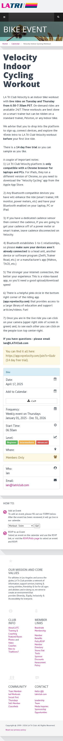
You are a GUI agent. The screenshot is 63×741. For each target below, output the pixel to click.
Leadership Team (39, 702)
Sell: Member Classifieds (14, 705)
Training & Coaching (13, 632)
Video (11, 642)
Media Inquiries (41, 706)
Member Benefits (38, 637)
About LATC (13, 627)
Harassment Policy (40, 664)
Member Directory (39, 646)
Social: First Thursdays (13, 699)
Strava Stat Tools (39, 652)
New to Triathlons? (13, 650)
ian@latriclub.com (17, 485)
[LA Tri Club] (19, 6)
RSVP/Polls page (31, 538)
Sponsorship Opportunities (41, 711)
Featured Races (15, 636)
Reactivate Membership (40, 629)
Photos (11, 639)
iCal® (33, 401)
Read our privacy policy (16, 730)
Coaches (12, 645)
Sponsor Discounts (39, 658)
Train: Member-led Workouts (15, 693)
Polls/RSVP (40, 641)
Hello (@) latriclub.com (41, 693)
